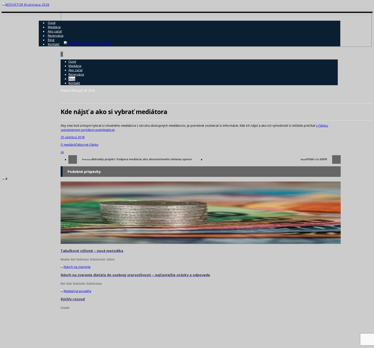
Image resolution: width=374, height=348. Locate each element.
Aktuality (65, 259)
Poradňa (65, 307)
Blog (73, 259)
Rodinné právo (97, 259)
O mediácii (68, 145)
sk (62, 152)
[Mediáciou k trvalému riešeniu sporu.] (25, 5)
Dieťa (69, 283)
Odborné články (87, 145)
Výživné (111, 259)
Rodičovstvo (82, 259)
